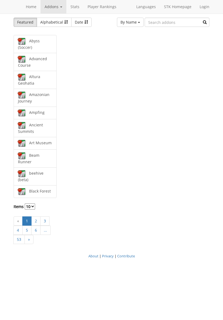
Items (19, 206)
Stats (74, 6)
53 (19, 239)
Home (31, 6)
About (93, 256)
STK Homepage (177, 6)
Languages (146, 6)
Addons (52, 6)
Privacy (108, 256)
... (45, 230)
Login (204, 6)
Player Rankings (102, 6)
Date (79, 22)
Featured (25, 22)
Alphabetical (52, 22)
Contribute (126, 256)
